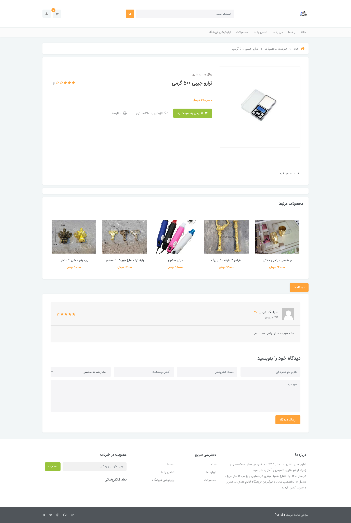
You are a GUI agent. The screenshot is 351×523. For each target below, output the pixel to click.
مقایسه (117, 113)
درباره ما (278, 32)
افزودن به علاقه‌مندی (150, 113)
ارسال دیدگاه (288, 419)
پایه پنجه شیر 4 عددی (124, 260)
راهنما (291, 32)
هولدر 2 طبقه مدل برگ (277, 260)
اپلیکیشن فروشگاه (220, 32)
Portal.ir (280, 515)
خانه (303, 32)
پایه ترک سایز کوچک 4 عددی (176, 260)
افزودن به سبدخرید (190, 113)
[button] (57, 14)
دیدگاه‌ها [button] (299, 287)
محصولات (242, 32)
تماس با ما (260, 32)
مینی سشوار (226, 260)
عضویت (52, 466)
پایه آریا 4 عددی (73, 260)
